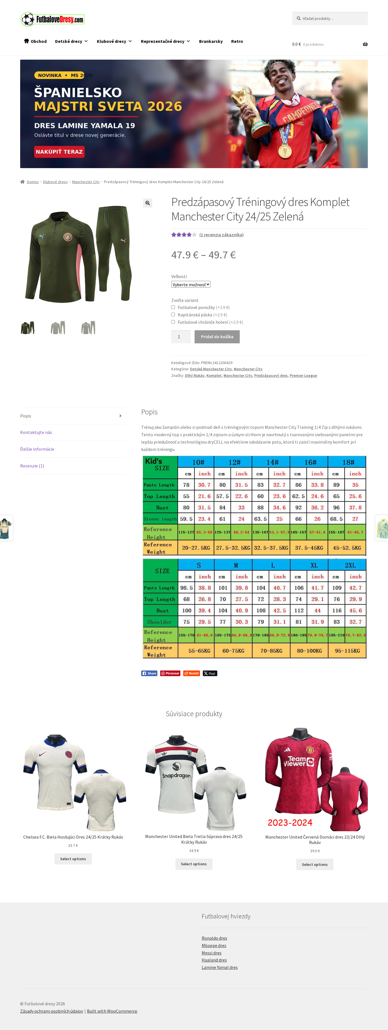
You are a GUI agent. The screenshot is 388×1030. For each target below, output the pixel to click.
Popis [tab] (25, 416)
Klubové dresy (111, 41)
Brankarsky (211, 41)
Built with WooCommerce (112, 1011)
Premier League (303, 375)
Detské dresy (68, 41)
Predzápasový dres (271, 375)
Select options (73, 858)
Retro (237, 41)
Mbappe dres (214, 945)
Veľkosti (179, 276)
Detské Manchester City (211, 368)
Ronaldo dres (214, 938)
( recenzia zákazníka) (221, 234)
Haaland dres (214, 960)
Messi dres (212, 953)
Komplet (214, 375)
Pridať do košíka (217, 336)
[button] (147, 203)
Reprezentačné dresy (162, 41)
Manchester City (86, 181)
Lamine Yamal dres (220, 967)
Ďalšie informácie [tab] (37, 449)
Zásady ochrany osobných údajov (51, 1011)
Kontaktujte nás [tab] (36, 432)
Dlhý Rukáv (195, 375)
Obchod (39, 41)
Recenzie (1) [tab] (32, 466)
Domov (33, 181)
